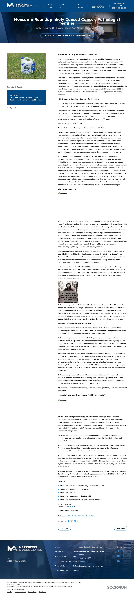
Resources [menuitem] (73, 6)
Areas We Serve (61, 566)
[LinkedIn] (118, 561)
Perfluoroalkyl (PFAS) (63, 561)
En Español (77, 566)
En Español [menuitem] (80, 6)
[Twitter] (123, 551)
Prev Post (65, 528)
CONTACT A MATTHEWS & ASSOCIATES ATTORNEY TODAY (67, 35)
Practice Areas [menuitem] (50, 6)
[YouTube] (118, 556)
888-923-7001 (119, 8)
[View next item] (16, 108)
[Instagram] (123, 556)
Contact (76, 571)
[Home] (20, 6)
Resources (77, 552)
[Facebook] (118, 551)
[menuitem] (9, 592)
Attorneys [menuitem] (43, 6)
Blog (74, 556)
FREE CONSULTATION (98, 6)
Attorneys (59, 552)
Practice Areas (60, 556)
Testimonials (78, 561)
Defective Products (85, 516)
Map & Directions (85, 561)
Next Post (121, 528)
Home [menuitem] (36, 6)
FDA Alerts (72, 516)
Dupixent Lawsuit (61, 571)
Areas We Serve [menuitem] (61, 6)
